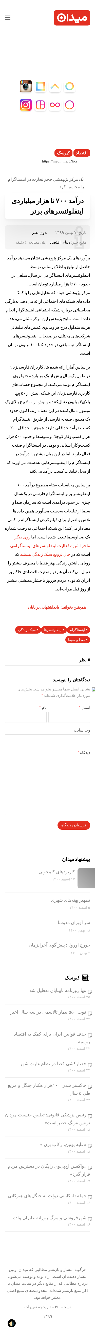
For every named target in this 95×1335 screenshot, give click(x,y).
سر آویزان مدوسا (74, 922)
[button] (7, 18)
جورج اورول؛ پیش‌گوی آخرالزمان (59, 945)
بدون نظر (40, 232)
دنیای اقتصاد (60, 242)
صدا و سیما (76, 640)
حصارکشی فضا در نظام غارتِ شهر (53, 1063)
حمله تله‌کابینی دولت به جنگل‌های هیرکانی (47, 1195)
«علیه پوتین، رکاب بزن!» (63, 1144)
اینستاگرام (77, 630)
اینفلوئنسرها (53, 630)
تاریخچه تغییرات (37, 1307)
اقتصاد (82, 152)
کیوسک (63, 152)
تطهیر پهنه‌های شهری (70, 900)
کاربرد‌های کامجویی (57, 871)
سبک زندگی (27, 630)
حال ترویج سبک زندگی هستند (45, 554)
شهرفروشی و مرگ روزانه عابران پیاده (49, 1217)
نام (43, 707)
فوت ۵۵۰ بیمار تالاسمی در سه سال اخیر (48, 1012)
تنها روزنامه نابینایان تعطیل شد (57, 990)
